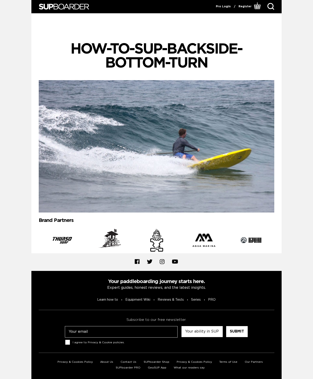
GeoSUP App (157, 367)
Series (196, 299)
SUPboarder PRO (128, 367)
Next (277, 241)
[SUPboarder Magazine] (64, 7)
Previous (35, 241)
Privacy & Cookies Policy (75, 362)
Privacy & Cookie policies (106, 342)
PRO (212, 299)
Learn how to (107, 299)
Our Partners (254, 362)
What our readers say (189, 367)
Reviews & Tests (171, 299)
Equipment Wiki (137, 299)
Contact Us (128, 362)
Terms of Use (228, 362)
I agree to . (99, 342)
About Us (106, 362)
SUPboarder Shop (156, 362)
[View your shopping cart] (258, 6)
